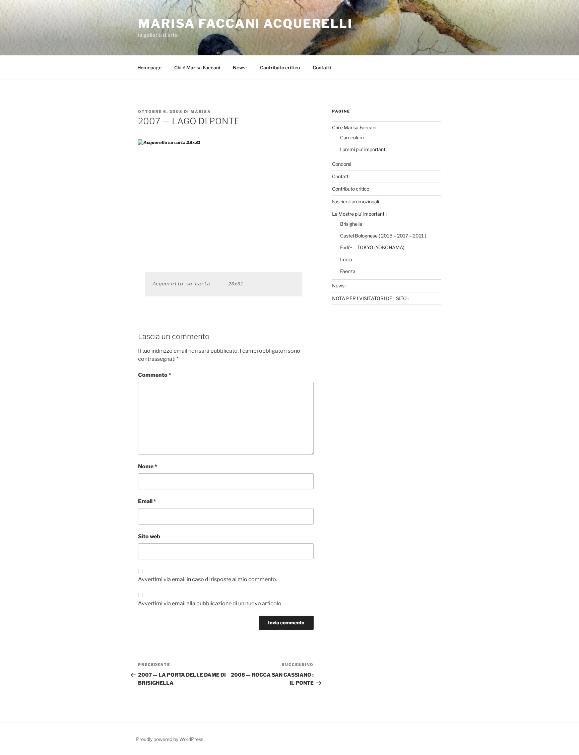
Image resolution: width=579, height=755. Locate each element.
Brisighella (351, 224)
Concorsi (341, 164)
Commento (154, 375)
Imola (346, 259)
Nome (147, 466)
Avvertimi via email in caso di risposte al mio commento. (207, 579)
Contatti (322, 67)
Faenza (348, 271)
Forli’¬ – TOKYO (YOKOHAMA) (372, 247)
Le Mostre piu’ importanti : (359, 214)
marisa (201, 111)
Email (147, 501)
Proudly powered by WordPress (169, 739)
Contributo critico (280, 67)
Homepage (149, 67)
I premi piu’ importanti (363, 149)
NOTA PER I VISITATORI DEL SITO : (370, 298)
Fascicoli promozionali (355, 201)
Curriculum (352, 137)
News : (240, 67)
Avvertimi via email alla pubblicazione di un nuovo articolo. (210, 603)
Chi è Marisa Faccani (197, 67)
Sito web (149, 536)
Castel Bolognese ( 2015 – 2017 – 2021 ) (383, 235)
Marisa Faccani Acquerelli (245, 23)
